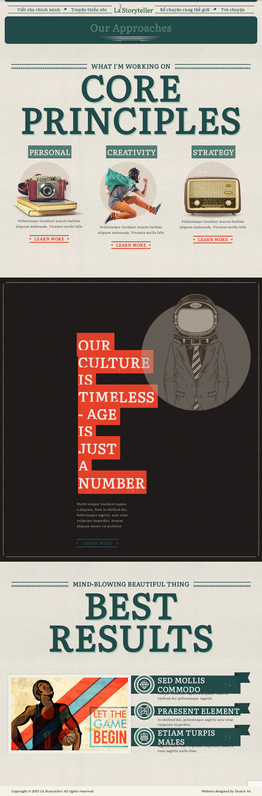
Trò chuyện (233, 9)
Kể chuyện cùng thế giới (185, 9)
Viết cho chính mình (38, 9)
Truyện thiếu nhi (89, 9)
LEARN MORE (49, 239)
